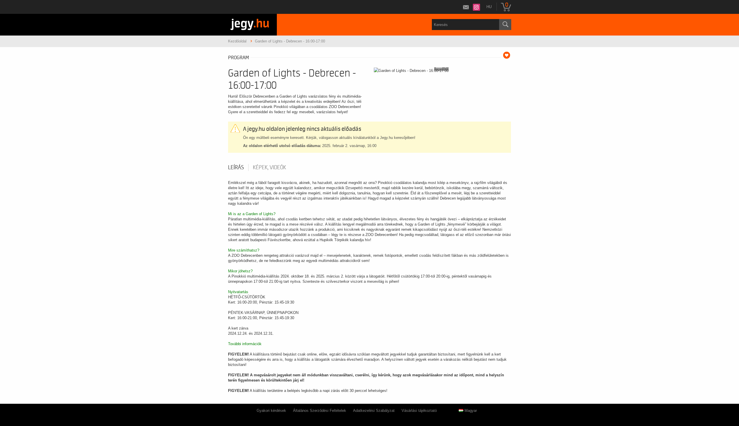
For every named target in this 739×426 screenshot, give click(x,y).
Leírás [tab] (236, 167)
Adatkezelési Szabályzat (374, 410)
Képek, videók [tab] (269, 167)
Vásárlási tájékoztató (419, 410)
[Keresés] (505, 24)
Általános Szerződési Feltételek (319, 410)
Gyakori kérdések (271, 410)
